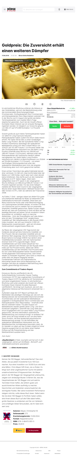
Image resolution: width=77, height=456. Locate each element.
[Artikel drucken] (34, 104)
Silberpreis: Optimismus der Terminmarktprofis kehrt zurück (59, 186)
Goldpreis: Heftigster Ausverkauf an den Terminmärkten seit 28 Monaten (60, 192)
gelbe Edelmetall (31, 171)
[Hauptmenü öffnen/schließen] (4, 9)
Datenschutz (39, 450)
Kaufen (54, 126)
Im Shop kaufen (34, 430)
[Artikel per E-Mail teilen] (26, 104)
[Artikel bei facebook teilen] (42, 104)
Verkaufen (67, 126)
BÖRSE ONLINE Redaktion (20, 347)
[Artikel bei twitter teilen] (50, 104)
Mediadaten (57, 453)
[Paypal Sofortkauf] (19, 430)
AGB (49, 450)
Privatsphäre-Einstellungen (23, 453)
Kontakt (37, 453)
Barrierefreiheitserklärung (23, 450)
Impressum (46, 453)
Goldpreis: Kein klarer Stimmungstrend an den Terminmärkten (56, 178)
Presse (58, 450)
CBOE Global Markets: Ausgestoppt (60, 164)
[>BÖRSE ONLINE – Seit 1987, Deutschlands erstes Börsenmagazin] (11, 9)
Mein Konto (69, 9)
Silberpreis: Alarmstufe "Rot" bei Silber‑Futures (59, 170)
